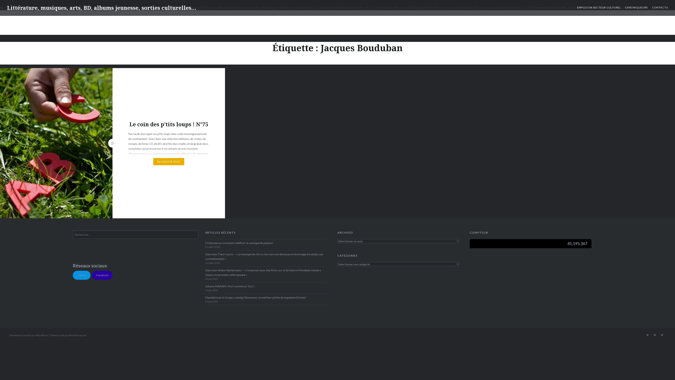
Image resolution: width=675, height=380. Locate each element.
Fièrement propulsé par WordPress (29, 335)
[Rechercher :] (135, 234)
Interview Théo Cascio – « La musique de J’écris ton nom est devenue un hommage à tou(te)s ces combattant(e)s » (264, 256)
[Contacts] (647, 335)
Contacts (660, 7)
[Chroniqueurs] (655, 335)
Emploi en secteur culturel (599, 7)
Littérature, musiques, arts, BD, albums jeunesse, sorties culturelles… (101, 7)
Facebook (102, 275)
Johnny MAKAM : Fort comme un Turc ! (229, 286)
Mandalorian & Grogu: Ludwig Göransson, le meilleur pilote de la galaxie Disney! (255, 297)
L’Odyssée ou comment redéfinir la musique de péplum (239, 243)
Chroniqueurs (636, 7)
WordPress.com (77, 335)
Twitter (81, 275)
